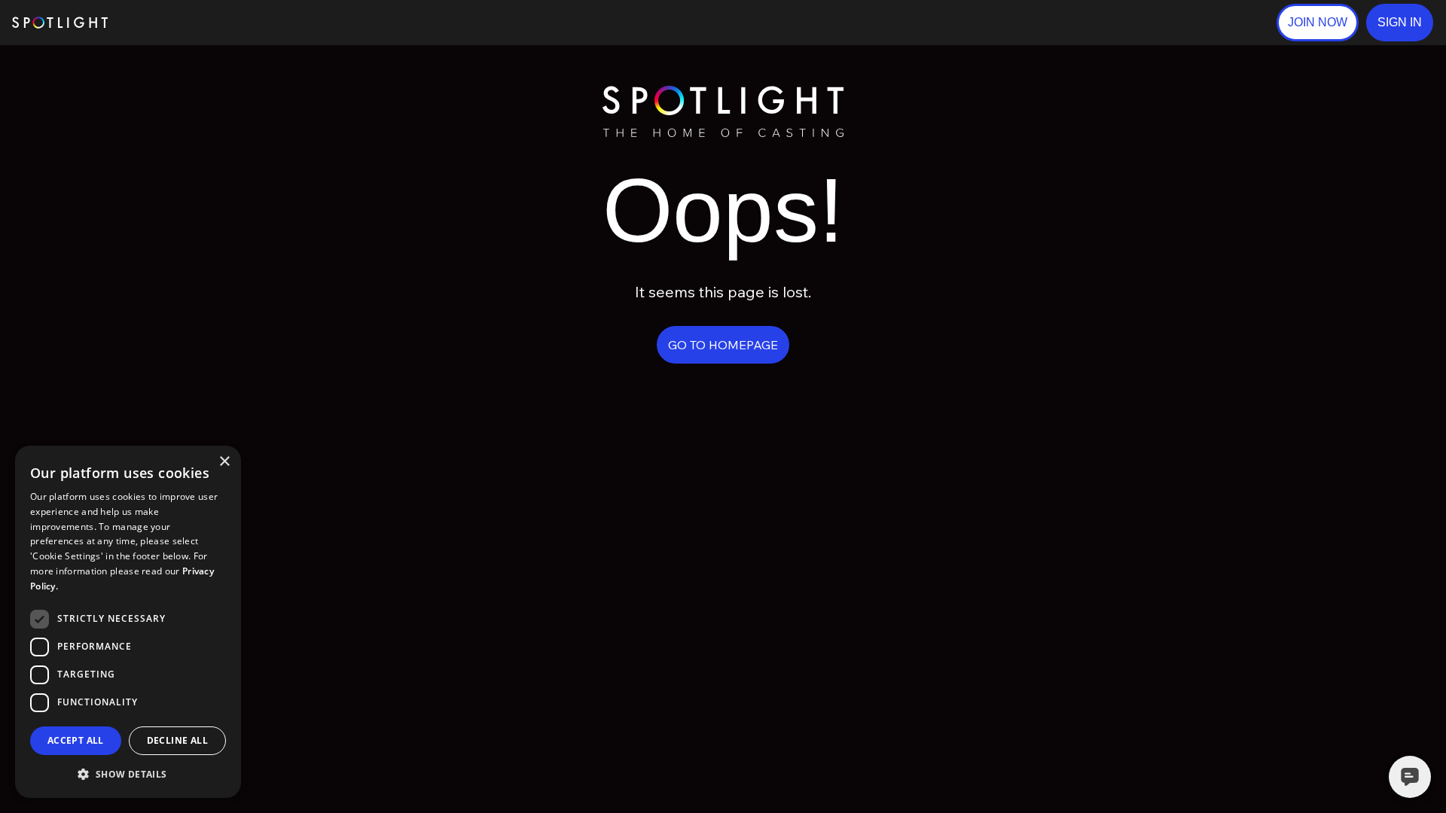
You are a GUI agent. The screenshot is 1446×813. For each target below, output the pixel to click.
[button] (1399, 22)
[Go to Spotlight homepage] (60, 22)
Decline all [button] (177, 740)
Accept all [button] (75, 740)
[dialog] (128, 622)
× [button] (224, 461)
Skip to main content (166, 23)
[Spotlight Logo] (723, 92)
